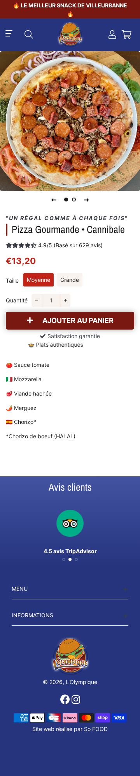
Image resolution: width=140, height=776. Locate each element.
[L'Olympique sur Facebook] (66, 699)
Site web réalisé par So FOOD (70, 729)
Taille (12, 280)
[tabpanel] (70, 121)
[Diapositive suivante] (86, 199)
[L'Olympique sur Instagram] (77, 699)
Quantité (17, 300)
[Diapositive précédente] (53, 199)
